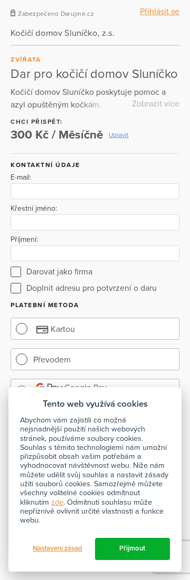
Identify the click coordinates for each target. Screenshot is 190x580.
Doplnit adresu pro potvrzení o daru (91, 288)
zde (57, 502)
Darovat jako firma (59, 272)
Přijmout (132, 548)
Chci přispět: (37, 121)
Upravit (119, 135)
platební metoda (45, 305)
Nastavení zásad (57, 548)
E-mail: (21, 177)
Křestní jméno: (34, 208)
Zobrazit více (155, 104)
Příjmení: (24, 239)
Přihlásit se (159, 11)
